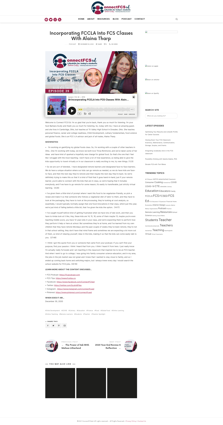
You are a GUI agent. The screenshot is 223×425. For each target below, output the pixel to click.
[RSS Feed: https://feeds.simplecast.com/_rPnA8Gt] (59, 19)
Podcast (127, 19)
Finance (90, 310)
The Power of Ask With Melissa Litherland (68, 346)
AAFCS (155, 179)
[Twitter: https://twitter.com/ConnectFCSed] (50, 19)
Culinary (72, 310)
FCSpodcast (162, 201)
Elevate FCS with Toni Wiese (155, 164)
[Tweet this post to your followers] (53, 325)
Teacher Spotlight (98, 314)
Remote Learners (66, 314)
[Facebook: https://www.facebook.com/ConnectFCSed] (46, 19)
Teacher (87, 314)
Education (81, 310)
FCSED (163, 195)
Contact (139, 19)
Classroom (172, 179)
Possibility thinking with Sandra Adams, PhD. (161, 159)
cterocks (163, 186)
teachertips (148, 230)
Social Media (161, 215)
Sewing (154, 215)
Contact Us (142, 421)
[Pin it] (58, 325)
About (91, 19)
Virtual (148, 234)
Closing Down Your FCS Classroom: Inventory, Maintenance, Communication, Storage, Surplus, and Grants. (160, 142)
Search (177, 116)
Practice (169, 208)
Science (148, 215)
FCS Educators (153, 201)
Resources (103, 19)
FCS (156, 195)
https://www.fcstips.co (66, 278)
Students (78, 314)
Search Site (152, 110)
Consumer (149, 182)
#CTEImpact (148, 179)
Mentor (173, 205)
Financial (169, 201)
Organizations (153, 208)
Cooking (158, 182)
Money (147, 208)
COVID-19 (149, 186)
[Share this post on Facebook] (47, 325)
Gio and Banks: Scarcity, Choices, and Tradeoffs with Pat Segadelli (60, 380)
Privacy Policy (131, 421)
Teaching (158, 230)
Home (81, 19)
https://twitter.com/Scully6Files (68, 285)
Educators (164, 191)
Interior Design (159, 205)
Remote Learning (152, 212)
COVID (64, 310)
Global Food (106, 310)
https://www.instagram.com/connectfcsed (75, 289)
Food (97, 310)
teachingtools (168, 230)
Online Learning (118, 310)
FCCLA (149, 196)
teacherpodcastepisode (152, 226)
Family (173, 191)
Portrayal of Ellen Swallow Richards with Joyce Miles (122, 379)
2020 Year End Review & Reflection (114, 346)
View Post (60, 390)
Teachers (166, 225)
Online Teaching (52, 314)
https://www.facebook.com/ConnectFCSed (76, 282)
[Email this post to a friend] (64, 325)
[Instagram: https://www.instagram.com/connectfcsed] (55, 19)
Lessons (168, 205)
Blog (116, 19)
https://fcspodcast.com (69, 275)
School (174, 212)
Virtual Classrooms (157, 234)
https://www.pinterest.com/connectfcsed (74, 292)
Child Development (53, 310)
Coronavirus (166, 182)
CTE (157, 186)
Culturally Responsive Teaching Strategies (91, 379)
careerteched (163, 179)
